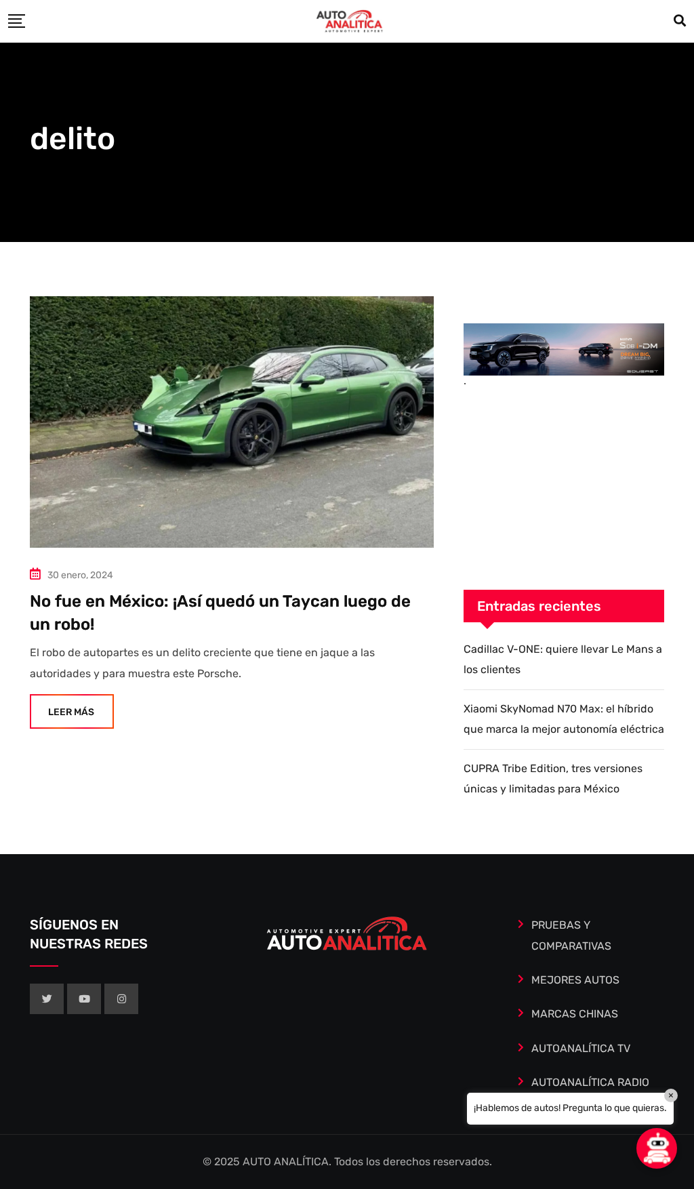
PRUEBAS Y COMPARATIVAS (571, 935)
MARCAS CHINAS (574, 1013)
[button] (656, 1148)
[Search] (680, 21)
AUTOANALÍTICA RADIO (590, 1082)
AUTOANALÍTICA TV (580, 1048)
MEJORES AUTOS (575, 979)
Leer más (71, 712)
